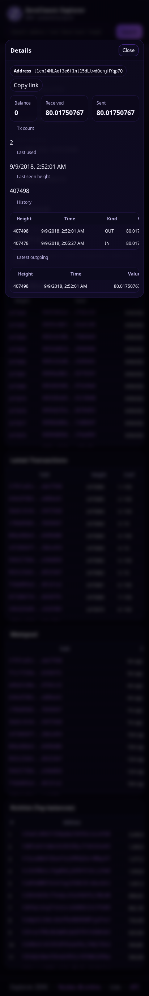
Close (129, 50)
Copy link (26, 85)
